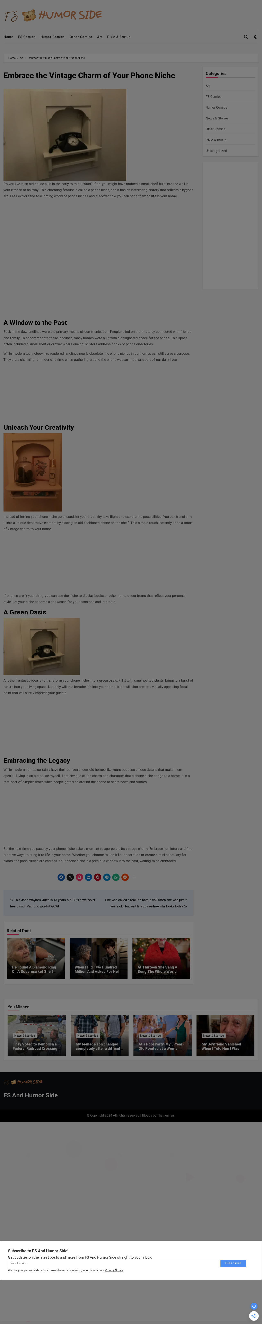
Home (8, 37)
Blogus (147, 1115)
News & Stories (217, 118)
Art (100, 37)
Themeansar (166, 1115)
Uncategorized (216, 151)
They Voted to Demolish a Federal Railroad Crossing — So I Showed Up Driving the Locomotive (35, 1051)
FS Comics (27, 37)
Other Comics (81, 37)
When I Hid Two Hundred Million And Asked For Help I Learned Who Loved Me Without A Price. (98, 974)
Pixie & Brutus (118, 37)
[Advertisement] (99, 231)
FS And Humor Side (30, 1095)
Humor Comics (53, 37)
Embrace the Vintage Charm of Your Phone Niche (89, 75)
